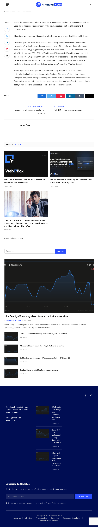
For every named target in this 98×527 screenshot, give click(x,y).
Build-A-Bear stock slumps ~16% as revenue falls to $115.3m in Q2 (45, 358)
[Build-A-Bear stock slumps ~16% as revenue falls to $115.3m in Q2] (11, 361)
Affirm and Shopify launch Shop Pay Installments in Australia (42, 346)
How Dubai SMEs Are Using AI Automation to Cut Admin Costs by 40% (71, 181)
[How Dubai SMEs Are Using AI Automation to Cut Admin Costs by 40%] (72, 164)
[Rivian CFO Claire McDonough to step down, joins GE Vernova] (11, 336)
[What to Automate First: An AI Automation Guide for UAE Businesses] (26, 164)
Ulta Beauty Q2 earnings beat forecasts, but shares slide (36, 316)
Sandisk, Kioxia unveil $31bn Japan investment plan (39, 370)
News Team (25, 125)
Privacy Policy (51, 503)
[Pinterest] (6, 48)
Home (6, 12)
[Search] (91, 4)
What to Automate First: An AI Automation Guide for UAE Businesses (24, 181)
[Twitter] (6, 35)
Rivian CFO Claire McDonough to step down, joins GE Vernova (43, 334)
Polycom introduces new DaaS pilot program (29, 112)
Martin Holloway (14, 320)
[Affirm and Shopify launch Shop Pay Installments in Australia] (11, 349)
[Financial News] (49, 4)
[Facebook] (6, 29)
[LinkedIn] (6, 42)
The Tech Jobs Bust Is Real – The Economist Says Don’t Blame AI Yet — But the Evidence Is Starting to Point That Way (25, 223)
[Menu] (7, 4)
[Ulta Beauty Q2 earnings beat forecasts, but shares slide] (49, 286)
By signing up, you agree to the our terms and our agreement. (37, 503)
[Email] (6, 55)
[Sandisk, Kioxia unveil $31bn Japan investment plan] (11, 373)
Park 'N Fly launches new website (68, 110)
